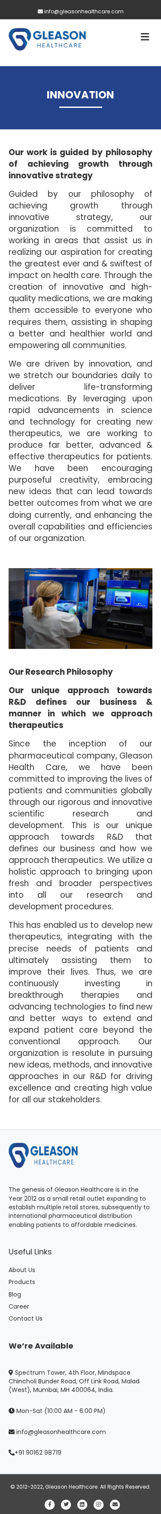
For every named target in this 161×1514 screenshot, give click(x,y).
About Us (22, 1270)
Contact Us (26, 1318)
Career (19, 1306)
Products (22, 1282)
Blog (15, 1294)
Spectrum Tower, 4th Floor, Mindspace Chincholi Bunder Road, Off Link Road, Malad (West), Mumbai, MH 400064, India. (74, 1381)
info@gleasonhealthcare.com (83, 11)
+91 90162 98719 (38, 1452)
